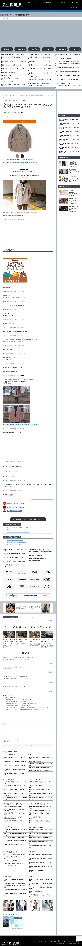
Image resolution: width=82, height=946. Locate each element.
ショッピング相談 (14, 617)
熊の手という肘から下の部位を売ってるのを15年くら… (15, 557)
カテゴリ (34, 49)
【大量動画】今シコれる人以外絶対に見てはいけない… (67, 68)
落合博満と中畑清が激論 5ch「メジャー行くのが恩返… (40, 867)
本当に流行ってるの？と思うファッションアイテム (67, 61)
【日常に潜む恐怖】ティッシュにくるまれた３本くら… (15, 841)
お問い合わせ (48, 941)
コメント (48, 49)
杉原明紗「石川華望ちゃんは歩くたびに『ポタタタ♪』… (15, 845)
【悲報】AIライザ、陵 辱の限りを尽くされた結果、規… (13, 69)
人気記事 (20, 49)
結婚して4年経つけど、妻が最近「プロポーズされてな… (15, 550)
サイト (4, 735)
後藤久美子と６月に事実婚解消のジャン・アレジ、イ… (40, 871)
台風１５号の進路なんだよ (35, 560)
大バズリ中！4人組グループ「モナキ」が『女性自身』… (40, 883)
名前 (4, 725)
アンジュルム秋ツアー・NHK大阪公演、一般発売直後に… (40, 859)
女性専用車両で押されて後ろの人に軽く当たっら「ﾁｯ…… (15, 565)
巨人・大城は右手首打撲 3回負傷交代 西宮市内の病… (67, 64)
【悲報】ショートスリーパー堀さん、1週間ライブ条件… (40, 73)
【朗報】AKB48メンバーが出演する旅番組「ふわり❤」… (40, 879)
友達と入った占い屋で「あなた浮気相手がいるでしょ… (15, 834)
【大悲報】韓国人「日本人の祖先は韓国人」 (14, 821)
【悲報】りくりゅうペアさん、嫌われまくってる (15, 806)
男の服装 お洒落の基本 (14, 511)
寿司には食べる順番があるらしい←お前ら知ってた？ (15, 790)
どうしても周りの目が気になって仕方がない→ (18, 532)
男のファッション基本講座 (15, 507)
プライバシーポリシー (74, 941)
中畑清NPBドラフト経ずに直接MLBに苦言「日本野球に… (68, 86)
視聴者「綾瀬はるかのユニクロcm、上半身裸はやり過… (67, 55)
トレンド (75, 49)
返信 (51, 663)
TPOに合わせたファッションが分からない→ (17, 529)
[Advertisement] (41, 34)
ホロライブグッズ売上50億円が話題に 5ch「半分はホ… (40, 863)
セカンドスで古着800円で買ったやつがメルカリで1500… (40, 552)
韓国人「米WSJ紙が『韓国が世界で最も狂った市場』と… (40, 798)
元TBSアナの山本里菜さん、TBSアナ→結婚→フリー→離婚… (15, 809)
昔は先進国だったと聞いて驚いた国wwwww (38, 83)
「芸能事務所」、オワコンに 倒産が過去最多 (14, 883)
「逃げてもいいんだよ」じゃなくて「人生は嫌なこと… (67, 80)
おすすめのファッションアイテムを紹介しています (28, 519)
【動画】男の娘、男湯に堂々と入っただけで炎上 (12, 54)
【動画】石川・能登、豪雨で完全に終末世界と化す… (13, 73)
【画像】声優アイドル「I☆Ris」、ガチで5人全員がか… (67, 76)
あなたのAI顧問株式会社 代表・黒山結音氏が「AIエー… (15, 890)
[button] (80, 19)
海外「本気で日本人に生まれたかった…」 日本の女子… (15, 786)
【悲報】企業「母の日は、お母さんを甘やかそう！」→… (40, 65)
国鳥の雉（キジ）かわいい (7, 75)
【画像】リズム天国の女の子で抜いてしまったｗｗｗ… (40, 57)
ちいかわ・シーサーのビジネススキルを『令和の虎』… (15, 894)
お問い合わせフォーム (25, 709)
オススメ (61, 49)
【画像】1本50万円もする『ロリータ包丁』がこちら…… (40, 821)
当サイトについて (38, 941)
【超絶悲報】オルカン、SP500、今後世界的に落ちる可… (40, 830)
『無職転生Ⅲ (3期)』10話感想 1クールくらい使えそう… (40, 813)
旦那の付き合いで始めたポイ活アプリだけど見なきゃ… (15, 553)
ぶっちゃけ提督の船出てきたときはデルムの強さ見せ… (40, 846)
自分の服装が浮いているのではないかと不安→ (18, 527)
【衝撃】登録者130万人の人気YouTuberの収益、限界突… (13, 61)
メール (4, 730)
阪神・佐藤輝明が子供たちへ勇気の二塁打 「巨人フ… (40, 842)
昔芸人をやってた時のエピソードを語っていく (14, 837)
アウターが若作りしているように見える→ (17, 542)
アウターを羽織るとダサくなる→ (15, 540)
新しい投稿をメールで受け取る (11, 741)
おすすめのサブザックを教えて (8, 82)
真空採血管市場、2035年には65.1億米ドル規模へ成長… (15, 886)
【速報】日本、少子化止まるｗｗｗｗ (37, 77)
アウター (38, 617)
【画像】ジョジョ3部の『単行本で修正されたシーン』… (12, 57)
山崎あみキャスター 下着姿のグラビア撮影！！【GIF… (40, 786)
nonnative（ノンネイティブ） (26, 617)
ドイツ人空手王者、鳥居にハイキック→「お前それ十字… (40, 817)
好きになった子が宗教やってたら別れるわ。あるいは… (15, 561)
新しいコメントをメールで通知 (11, 740)
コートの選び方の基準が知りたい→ (15, 544)
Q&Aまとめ (65, 941)
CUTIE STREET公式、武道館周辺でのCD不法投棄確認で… (40, 834)
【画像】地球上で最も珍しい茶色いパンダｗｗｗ (40, 558)
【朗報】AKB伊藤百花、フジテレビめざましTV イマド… (40, 891)
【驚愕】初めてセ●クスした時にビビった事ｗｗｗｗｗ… (13, 65)
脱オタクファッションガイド (16, 504)
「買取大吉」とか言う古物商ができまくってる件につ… (40, 80)
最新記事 (7, 49)
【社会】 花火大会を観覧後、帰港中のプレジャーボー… (40, 838)
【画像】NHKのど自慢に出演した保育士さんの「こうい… (40, 807)
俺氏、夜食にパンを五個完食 (35, 555)
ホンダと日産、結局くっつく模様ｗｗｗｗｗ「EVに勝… (15, 782)
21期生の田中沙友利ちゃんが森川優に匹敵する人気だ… (40, 895)
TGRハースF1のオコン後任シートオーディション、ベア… (15, 794)
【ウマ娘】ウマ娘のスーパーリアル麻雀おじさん (39, 54)
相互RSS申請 (56, 941)
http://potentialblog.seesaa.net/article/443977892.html (21, 424)
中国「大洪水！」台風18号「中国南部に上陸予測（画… (40, 794)
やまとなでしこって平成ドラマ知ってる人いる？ (40, 549)
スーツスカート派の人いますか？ (63, 58)
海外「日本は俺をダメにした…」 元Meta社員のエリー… (15, 798)
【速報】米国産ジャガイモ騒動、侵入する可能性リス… (40, 69)
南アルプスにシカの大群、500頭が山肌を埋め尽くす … (40, 855)
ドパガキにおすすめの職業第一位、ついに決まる (40, 810)
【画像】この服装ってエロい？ (62, 83)
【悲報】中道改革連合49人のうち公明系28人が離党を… (15, 813)
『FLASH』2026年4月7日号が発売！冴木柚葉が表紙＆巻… (40, 887)
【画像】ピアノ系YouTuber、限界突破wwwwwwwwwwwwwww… (13, 817)
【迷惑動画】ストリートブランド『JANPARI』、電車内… (40, 61)
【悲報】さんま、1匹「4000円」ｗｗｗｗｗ (38, 86)
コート (6, 617)
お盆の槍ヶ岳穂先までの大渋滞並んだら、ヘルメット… (13, 78)
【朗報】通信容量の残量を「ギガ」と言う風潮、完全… (67, 72)
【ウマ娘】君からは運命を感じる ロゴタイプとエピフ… (15, 830)
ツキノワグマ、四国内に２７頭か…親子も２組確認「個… (13, 85)
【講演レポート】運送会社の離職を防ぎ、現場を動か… (15, 879)
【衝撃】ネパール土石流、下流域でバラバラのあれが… (40, 790)
